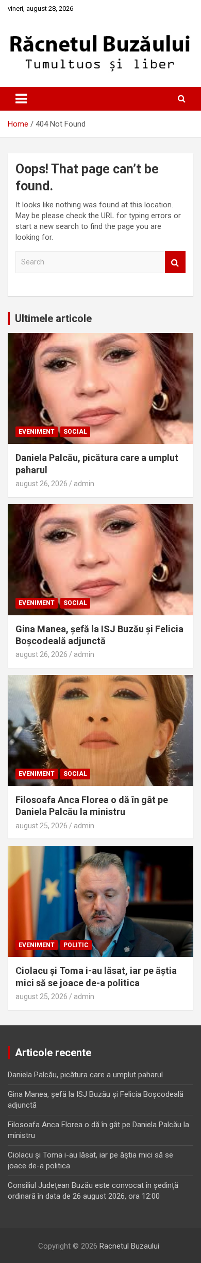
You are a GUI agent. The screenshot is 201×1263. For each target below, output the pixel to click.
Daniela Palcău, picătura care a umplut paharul (85, 1074)
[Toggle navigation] (21, 99)
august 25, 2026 (41, 826)
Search (175, 262)
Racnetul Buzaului (129, 1246)
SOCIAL (75, 431)
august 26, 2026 (41, 483)
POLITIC (76, 945)
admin (84, 483)
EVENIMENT (37, 431)
